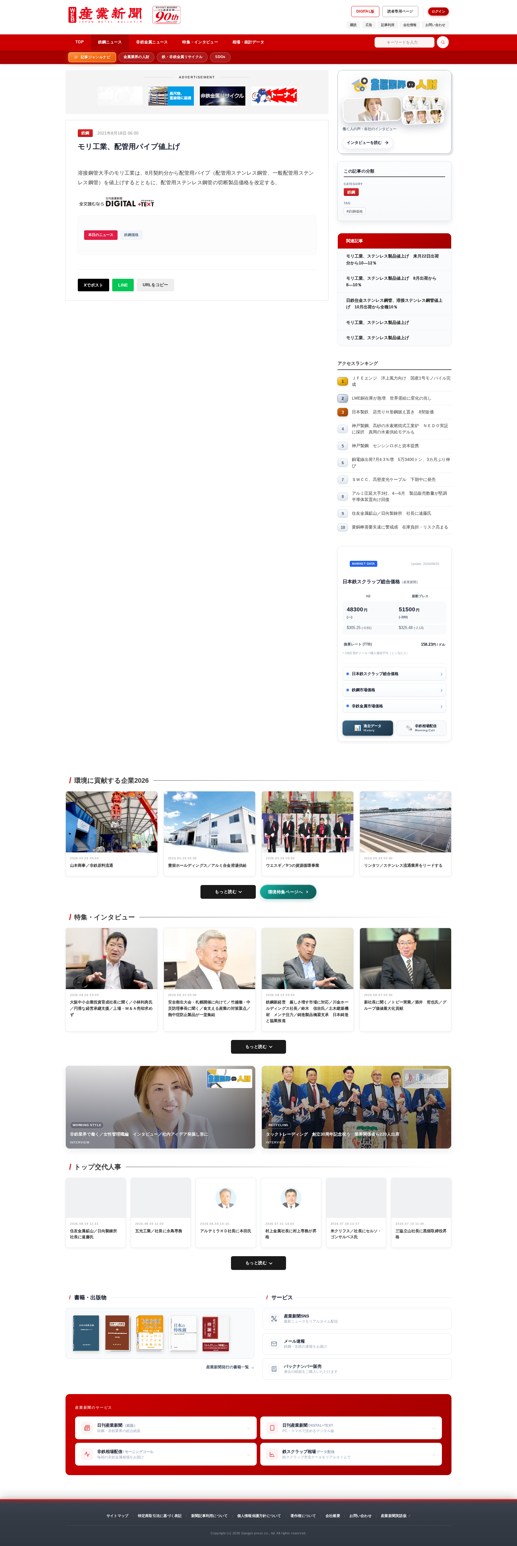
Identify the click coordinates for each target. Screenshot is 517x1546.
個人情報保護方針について (259, 1516)
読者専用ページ (400, 11)
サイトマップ (117, 1516)
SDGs (220, 57)
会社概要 (333, 1516)
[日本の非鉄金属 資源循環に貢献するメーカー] (86, 1333)
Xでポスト (93, 285)
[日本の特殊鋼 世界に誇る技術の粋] (183, 1333)
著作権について (303, 1516)
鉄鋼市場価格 (363, 690)
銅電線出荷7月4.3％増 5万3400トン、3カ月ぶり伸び (401, 462)
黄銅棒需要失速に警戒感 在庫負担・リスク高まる (400, 527)
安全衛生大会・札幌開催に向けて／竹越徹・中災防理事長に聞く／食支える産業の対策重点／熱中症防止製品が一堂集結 (209, 1008)
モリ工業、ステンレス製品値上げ (377, 322)
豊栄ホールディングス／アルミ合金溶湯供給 (207, 865)
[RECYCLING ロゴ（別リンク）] (425, 1078)
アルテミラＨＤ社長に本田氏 (225, 1231)
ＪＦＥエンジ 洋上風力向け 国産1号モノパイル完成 (401, 381)
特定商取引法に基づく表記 (160, 1516)
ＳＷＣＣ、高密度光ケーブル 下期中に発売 (394, 479)
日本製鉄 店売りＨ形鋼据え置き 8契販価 (393, 411)
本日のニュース (100, 235)
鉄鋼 (351, 192)
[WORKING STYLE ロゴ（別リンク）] (229, 1078)
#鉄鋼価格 (354, 211)
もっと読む (226, 891)
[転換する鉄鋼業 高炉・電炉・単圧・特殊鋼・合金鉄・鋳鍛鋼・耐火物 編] (117, 1333)
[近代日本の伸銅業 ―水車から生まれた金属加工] (216, 1333)
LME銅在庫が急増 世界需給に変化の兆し (392, 398)
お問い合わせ (435, 25)
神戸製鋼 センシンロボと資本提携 (385, 445)
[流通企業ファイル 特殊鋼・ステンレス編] (149, 1333)
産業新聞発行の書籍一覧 (227, 1367)
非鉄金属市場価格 (367, 706)
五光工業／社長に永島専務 (159, 1231)
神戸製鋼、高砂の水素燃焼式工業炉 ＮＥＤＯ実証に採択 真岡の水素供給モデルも (400, 428)
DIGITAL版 (365, 11)
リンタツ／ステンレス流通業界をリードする (403, 865)
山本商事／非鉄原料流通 (91, 865)
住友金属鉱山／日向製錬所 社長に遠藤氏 (391, 513)
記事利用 (387, 25)
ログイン (438, 11)
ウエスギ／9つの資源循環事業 (292, 865)
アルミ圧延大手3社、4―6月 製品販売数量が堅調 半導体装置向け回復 (401, 496)
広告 (369, 25)
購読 (353, 25)
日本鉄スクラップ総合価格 (375, 673)
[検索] (443, 42)
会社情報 (409, 25)
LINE (123, 285)
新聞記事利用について (209, 1516)
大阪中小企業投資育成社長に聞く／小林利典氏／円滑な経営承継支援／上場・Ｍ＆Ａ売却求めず (111, 1008)
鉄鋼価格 (131, 235)
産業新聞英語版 (394, 1516)
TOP (79, 42)
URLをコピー (155, 284)
